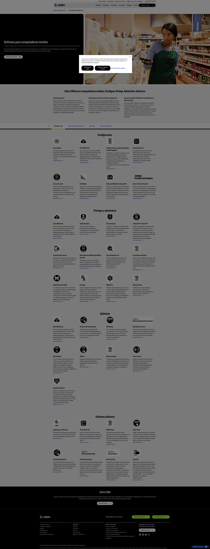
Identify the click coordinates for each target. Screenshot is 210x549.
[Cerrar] (130, 57)
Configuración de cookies (117, 68)
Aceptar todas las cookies (103, 68)
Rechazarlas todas (87, 68)
